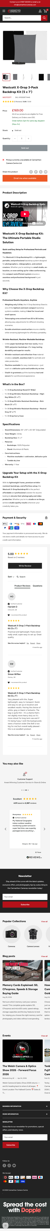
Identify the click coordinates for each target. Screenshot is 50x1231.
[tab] (22, 586)
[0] (45, 11)
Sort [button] (10, 576)
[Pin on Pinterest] (36, 172)
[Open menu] (4, 11)
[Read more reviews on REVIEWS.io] (34, 858)
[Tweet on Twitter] (41, 172)
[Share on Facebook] (31, 172)
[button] (25, 102)
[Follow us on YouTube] (14, 1165)
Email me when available (25, 178)
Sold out (25, 148)
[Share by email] (45, 172)
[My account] (40, 11)
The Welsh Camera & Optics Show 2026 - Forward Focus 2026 (19, 1070)
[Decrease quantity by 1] (15, 138)
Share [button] (38, 643)
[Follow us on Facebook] (4, 1165)
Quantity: (7, 138)
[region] (25, 829)
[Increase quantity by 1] (28, 138)
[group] (25, 554)
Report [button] (32, 643)
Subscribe (25, 904)
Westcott (7, 97)
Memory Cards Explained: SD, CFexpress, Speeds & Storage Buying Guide (20, 989)
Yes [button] (28, 643)
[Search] (44, 18)
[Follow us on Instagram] (9, 1165)
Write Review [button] (25, 566)
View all (44, 921)
